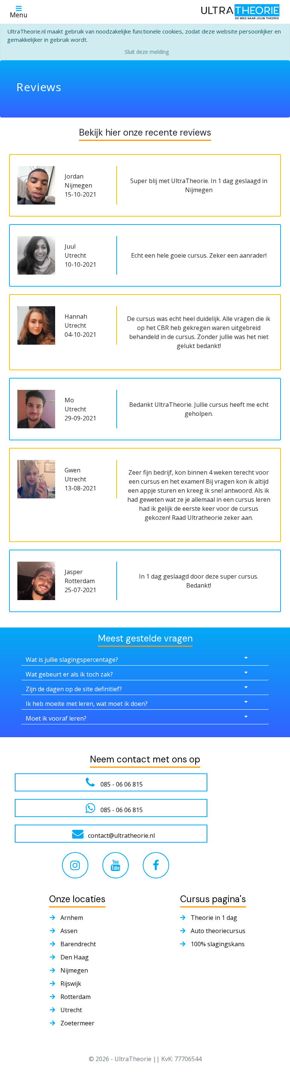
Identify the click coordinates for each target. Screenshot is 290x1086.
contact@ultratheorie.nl (121, 835)
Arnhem (71, 917)
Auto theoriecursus (218, 931)
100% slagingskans (218, 944)
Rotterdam (75, 997)
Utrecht (71, 1010)
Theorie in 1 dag (214, 917)
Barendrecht (78, 944)
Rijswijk (70, 983)
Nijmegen (74, 970)
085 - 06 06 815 (121, 784)
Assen (68, 931)
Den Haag (74, 957)
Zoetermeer (77, 1023)
